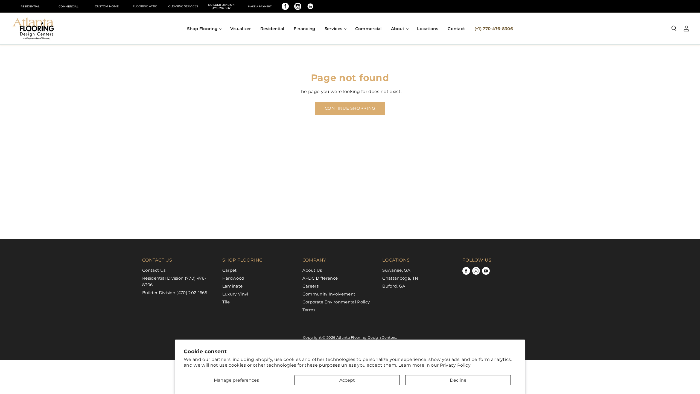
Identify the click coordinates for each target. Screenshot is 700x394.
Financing (304, 28)
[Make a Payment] (260, 6)
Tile (226, 302)
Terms (309, 309)
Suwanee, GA (396, 270)
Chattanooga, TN (400, 278)
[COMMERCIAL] (68, 6)
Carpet (229, 270)
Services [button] (334, 28)
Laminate (232, 286)
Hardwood (233, 278)
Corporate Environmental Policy (336, 302)
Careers (310, 286)
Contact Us (153, 270)
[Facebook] (285, 6)
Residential (272, 28)
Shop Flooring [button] (202, 28)
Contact (456, 28)
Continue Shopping (350, 108)
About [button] (398, 28)
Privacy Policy (455, 365)
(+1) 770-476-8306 (493, 28)
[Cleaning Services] (183, 6)
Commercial (368, 28)
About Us (312, 270)
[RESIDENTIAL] (30, 6)
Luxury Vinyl (235, 294)
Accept (347, 380)
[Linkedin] (310, 6)
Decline (458, 380)
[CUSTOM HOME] (107, 6)
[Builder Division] (221, 6)
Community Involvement (328, 294)
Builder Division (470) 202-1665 (174, 292)
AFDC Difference (320, 278)
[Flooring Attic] (145, 6)
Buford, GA (393, 286)
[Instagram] (297, 6)
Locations (427, 28)
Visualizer (240, 28)
